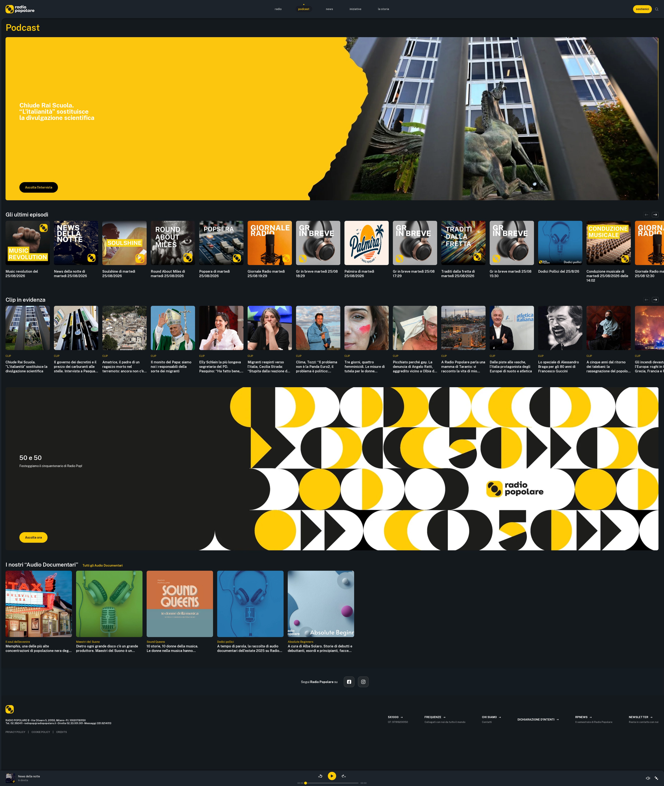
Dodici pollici (225, 641)
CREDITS (61, 732)
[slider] (305, 783)
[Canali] (656, 778)
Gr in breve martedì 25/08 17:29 (414, 273)
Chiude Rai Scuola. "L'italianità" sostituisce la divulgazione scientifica (26, 366)
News (329, 9)
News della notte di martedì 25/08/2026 (70, 273)
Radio (278, 9)
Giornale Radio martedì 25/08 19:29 (266, 273)
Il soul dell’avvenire (18, 641)
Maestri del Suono (88, 641)
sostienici (642, 9)
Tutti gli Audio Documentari (102, 565)
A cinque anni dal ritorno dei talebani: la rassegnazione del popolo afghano (607, 366)
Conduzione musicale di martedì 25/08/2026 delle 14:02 (607, 276)
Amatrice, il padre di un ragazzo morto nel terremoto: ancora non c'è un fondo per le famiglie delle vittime (123, 366)
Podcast (303, 9)
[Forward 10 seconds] (344, 776)
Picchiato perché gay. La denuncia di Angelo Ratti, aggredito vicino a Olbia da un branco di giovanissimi (414, 366)
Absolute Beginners (300, 641)
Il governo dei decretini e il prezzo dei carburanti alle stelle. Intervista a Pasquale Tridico (76, 366)
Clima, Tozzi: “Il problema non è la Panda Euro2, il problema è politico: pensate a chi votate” (316, 366)
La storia (383, 9)
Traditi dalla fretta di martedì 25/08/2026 (458, 273)
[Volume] (648, 778)
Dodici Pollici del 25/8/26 (558, 271)
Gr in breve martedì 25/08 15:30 (510, 273)
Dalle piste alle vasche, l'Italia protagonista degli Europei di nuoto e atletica (511, 366)
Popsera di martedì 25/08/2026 (214, 273)
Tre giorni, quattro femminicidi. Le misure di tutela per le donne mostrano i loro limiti (364, 366)
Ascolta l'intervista (38, 187)
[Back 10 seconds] (320, 776)
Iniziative (355, 9)
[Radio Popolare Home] (20, 9)
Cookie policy (40, 732)
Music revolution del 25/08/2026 (22, 273)
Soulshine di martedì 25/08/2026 (118, 273)
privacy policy (15, 732)
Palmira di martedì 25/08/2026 (359, 273)
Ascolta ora (33, 537)
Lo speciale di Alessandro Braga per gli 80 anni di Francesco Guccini (558, 366)
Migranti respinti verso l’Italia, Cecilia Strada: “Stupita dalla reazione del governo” (269, 366)
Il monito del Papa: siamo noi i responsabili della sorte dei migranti (171, 366)
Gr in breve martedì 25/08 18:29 (317, 273)
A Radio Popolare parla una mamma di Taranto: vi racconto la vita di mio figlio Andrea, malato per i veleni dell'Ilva (463, 366)
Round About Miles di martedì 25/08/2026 (168, 273)
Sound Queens (156, 641)
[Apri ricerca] (656, 9)
